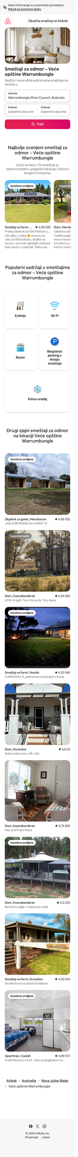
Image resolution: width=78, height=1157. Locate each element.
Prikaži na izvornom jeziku (24, 9)
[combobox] (37, 97)
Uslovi (46, 1137)
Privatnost (31, 1137)
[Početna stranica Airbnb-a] (8, 21)
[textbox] (21, 111)
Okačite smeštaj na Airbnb (48, 21)
